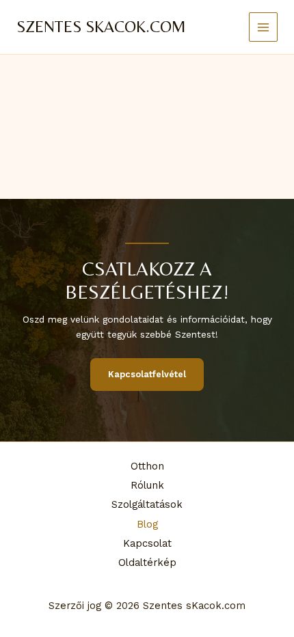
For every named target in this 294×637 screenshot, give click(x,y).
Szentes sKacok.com (101, 26)
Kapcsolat (147, 543)
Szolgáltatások (147, 504)
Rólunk (147, 485)
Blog (147, 524)
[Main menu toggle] (263, 27)
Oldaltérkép (147, 562)
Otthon (147, 466)
